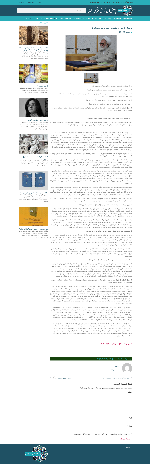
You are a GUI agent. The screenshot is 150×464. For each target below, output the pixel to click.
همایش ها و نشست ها (73, 18)
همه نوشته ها (113, 370)
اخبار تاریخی (117, 18)
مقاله (100, 18)
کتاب (95, 18)
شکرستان (21, 2)
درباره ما (26, 18)
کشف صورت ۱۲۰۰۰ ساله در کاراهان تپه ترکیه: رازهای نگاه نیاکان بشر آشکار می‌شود (33, 49)
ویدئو (39, 2)
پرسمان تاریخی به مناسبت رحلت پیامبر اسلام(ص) (112, 28)
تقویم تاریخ (59, 18)
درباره (128, 447)
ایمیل (129, 426)
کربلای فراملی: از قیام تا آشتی (38, 120)
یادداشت (31, 2)
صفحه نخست (127, 18)
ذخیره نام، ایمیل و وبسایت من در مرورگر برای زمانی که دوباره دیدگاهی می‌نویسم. (102, 434)
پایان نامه (107, 18)
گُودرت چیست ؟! (42, 86)
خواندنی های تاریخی (46, 18)
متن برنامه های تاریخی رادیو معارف (116, 343)
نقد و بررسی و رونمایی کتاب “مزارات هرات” (33, 229)
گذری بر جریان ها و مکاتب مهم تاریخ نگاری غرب (35, 157)
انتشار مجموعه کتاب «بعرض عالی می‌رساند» (33, 193)
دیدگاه (129, 392)
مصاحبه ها (86, 18)
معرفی (35, 18)
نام (130, 418)
